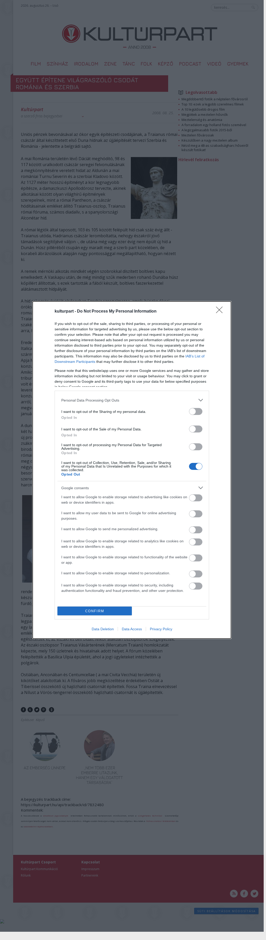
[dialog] (132, 470)
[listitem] (131, 400)
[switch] (195, 411)
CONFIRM (94, 611)
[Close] (221, 311)
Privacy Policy (161, 629)
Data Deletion (103, 629)
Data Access (132, 629)
